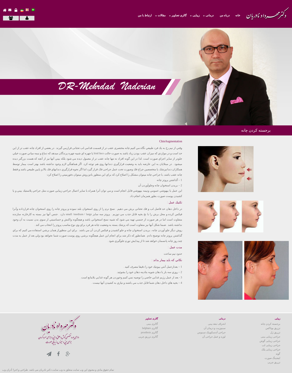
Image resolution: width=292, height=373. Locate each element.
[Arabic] (33, 9)
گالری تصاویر (179, 15)
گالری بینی (152, 323)
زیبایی (196, 15)
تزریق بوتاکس (272, 328)
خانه (237, 15)
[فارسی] (22, 9)
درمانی (210, 15)
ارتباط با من (145, 15)
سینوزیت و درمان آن (215, 328)
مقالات (162, 15)
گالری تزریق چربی (148, 336)
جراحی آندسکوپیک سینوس (211, 332)
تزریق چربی (274, 362)
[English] (27, 9)
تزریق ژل (275, 332)
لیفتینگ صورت (272, 358)
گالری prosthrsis (149, 332)
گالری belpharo (150, 328)
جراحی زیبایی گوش (270, 340)
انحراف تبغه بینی (217, 323)
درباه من (225, 15)
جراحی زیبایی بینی (270, 336)
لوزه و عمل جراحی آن (214, 336)
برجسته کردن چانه (270, 323)
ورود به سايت (14, 11)
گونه (278, 353)
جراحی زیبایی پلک (270, 349)
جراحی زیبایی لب (271, 345)
